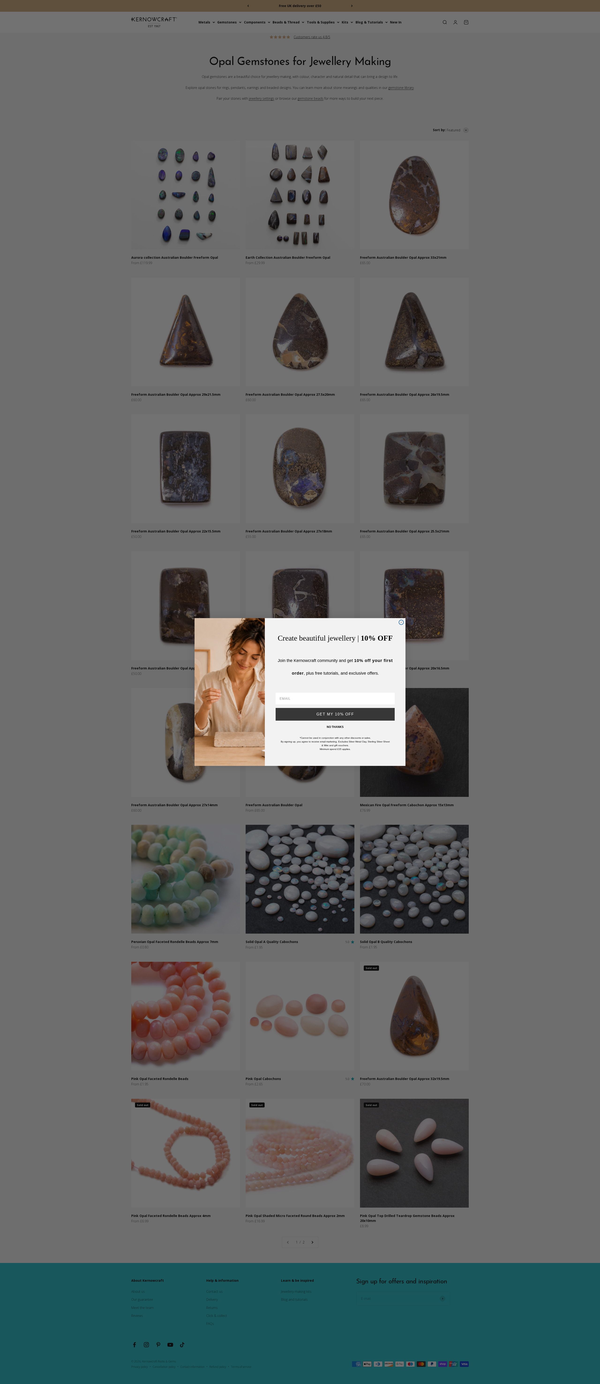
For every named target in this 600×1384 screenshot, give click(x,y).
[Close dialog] (401, 622)
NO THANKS (335, 727)
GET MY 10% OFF (335, 714)
